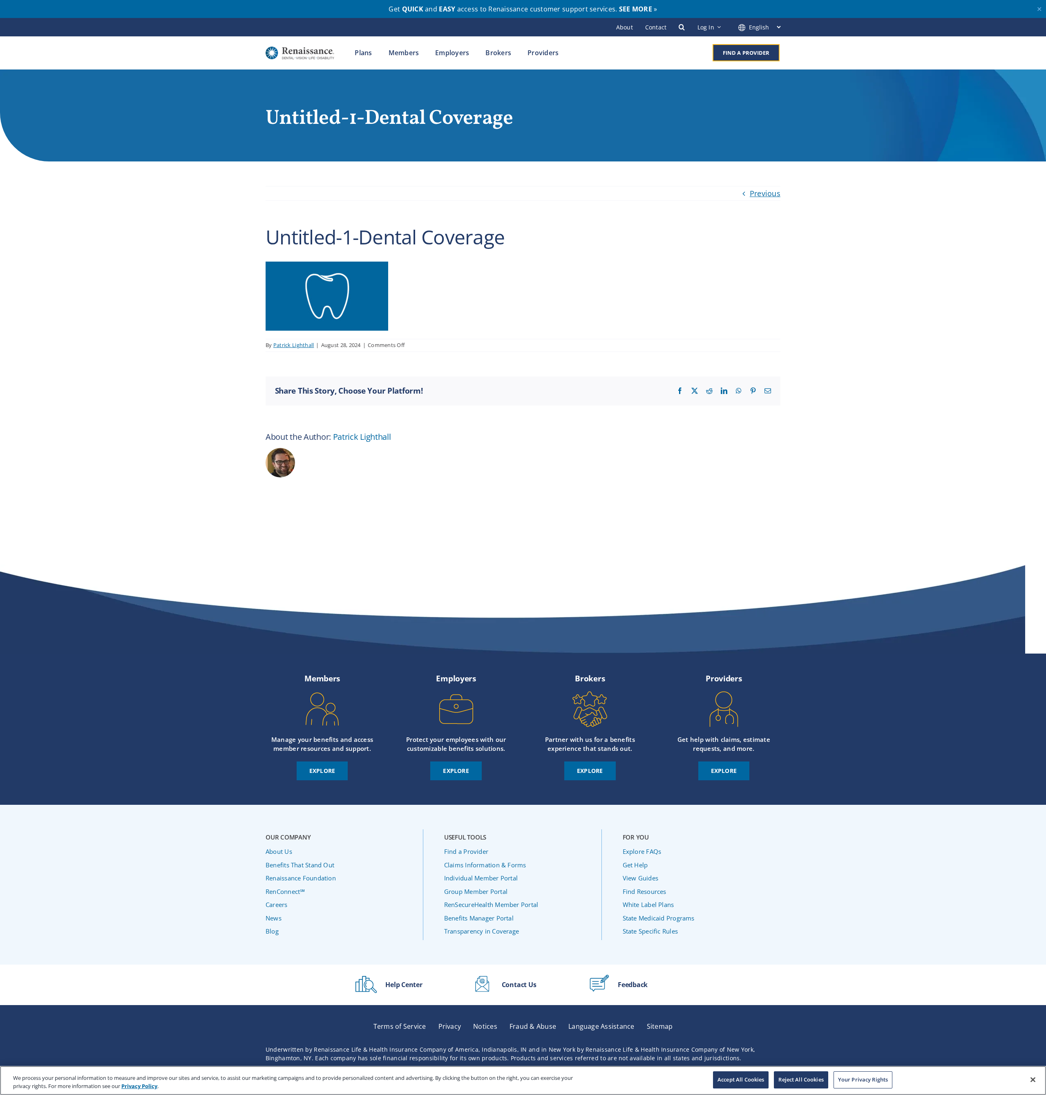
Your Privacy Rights (863, 1079)
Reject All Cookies (800, 1079)
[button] (682, 27)
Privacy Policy (139, 1086)
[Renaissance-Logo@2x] (300, 50)
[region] (523, 1080)
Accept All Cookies (740, 1079)
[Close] (1033, 1079)
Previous (765, 193)
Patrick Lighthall (293, 345)
